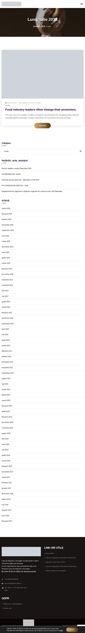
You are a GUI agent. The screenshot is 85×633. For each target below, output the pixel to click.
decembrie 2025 (7, 225)
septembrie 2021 (8, 373)
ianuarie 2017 (6, 488)
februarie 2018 (7, 466)
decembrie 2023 (7, 274)
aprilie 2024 (6, 258)
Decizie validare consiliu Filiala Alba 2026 (16, 168)
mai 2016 (5, 505)
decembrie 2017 (7, 472)
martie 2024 (6, 263)
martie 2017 (6, 477)
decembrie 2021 (7, 362)
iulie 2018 (5, 439)
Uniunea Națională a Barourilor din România (61, 566)
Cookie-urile (7, 608)
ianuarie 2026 (6, 219)
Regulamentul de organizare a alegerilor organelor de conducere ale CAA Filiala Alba (32, 191)
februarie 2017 (7, 483)
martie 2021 (6, 389)
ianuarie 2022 (6, 356)
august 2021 (6, 378)
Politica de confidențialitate (12, 604)
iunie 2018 (5, 444)
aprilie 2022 (6, 340)
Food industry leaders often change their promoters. (40, 109)
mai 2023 (5, 296)
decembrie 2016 (7, 494)
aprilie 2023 (6, 302)
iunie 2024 (5, 252)
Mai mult (42, 125)
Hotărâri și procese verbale (31, 103)
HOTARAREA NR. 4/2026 (11, 174)
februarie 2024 (7, 269)
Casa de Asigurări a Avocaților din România (61, 558)
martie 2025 (6, 241)
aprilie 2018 (6, 455)
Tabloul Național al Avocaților (56, 571)
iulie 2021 (5, 384)
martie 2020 (6, 400)
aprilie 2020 (6, 395)
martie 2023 (6, 307)
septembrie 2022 (8, 324)
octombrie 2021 (7, 367)
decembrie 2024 (7, 247)
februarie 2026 (7, 214)
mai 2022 (5, 334)
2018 (43, 26)
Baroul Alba (50, 553)
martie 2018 (6, 461)
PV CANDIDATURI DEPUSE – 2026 (15, 185)
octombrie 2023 (7, 285)
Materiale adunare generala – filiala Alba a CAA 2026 (20, 180)
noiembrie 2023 (7, 280)
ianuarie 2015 (6, 510)
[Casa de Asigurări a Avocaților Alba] (11, 4)
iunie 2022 (5, 329)
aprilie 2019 (6, 411)
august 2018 (6, 433)
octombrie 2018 (7, 428)
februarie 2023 (7, 313)
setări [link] (61, 630)
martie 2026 (6, 208)
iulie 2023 (5, 291)
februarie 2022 (7, 351)
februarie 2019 (7, 417)
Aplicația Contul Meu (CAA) (55, 562)
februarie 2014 (7, 521)
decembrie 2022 (7, 318)
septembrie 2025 (8, 230)
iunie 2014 (5, 516)
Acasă (36, 26)
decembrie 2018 (7, 422)
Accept (72, 629)
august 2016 (6, 499)
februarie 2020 (7, 406)
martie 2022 (6, 345)
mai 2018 (5, 450)
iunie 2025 (5, 236)
